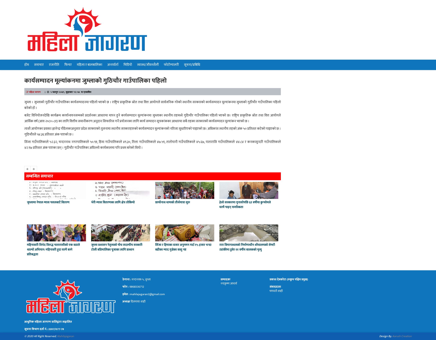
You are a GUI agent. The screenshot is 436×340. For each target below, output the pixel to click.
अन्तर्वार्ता (112, 65)
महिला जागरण (35, 92)
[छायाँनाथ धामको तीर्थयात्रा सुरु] (184, 190)
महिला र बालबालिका (89, 65)
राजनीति (54, 65)
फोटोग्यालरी (171, 65)
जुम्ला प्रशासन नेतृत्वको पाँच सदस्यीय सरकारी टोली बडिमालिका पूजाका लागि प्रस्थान (116, 247)
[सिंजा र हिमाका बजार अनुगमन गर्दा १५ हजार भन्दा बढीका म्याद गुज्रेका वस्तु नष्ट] (184, 232)
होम (26, 65)
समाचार (39, 65)
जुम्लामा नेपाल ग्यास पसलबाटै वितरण (48, 202)
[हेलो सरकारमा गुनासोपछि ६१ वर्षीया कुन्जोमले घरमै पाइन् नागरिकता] (248, 190)
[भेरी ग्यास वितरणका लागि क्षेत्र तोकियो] (120, 190)
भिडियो (127, 65)
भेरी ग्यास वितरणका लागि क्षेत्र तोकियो (113, 202)
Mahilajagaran (65, 336)
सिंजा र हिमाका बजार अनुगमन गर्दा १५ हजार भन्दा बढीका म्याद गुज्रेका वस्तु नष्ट (183, 247)
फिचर (68, 65)
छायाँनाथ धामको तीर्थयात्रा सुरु (173, 202)
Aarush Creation (402, 336)
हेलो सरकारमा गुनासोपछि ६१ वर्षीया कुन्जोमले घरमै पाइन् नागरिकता (245, 205)
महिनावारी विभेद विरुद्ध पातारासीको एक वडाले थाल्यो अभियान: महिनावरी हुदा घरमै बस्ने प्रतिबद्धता (53, 249)
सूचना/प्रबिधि (192, 65)
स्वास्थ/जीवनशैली (148, 65)
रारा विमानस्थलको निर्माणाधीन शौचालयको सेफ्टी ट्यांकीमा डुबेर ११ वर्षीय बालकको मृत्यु (247, 247)
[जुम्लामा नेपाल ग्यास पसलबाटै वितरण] (56, 190)
